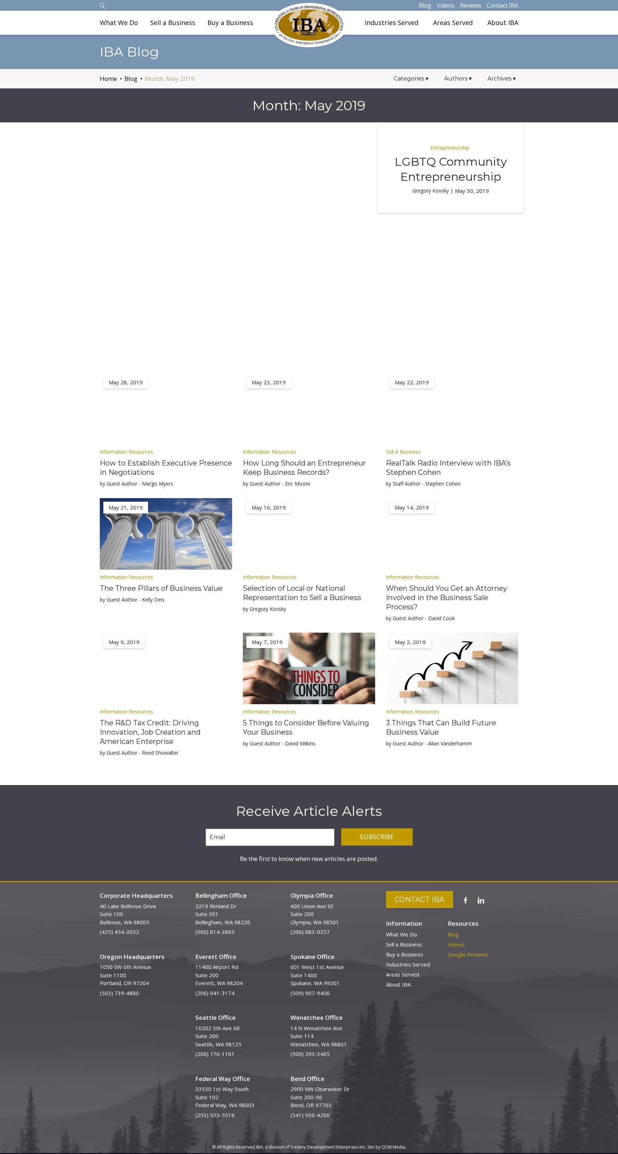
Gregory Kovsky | (432, 190)
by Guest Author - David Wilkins (279, 743)
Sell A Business (403, 451)
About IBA (502, 22)
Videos (446, 5)
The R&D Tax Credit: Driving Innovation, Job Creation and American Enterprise (150, 732)
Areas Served (453, 22)
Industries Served (391, 22)
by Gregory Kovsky (264, 608)
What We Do (119, 22)
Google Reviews (468, 954)
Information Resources (126, 451)
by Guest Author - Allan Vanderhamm (429, 743)
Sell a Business (172, 22)
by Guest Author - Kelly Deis (132, 599)
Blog (425, 5)
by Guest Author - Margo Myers (136, 483)
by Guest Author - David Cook (420, 618)
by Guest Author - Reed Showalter (139, 752)
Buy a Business (230, 22)
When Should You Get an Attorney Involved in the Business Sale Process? (446, 597)
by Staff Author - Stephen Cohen (423, 483)
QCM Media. (394, 1147)
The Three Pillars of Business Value (161, 588)
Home (108, 78)
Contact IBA (502, 5)
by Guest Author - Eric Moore (276, 483)
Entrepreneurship (450, 147)
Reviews (470, 5)
